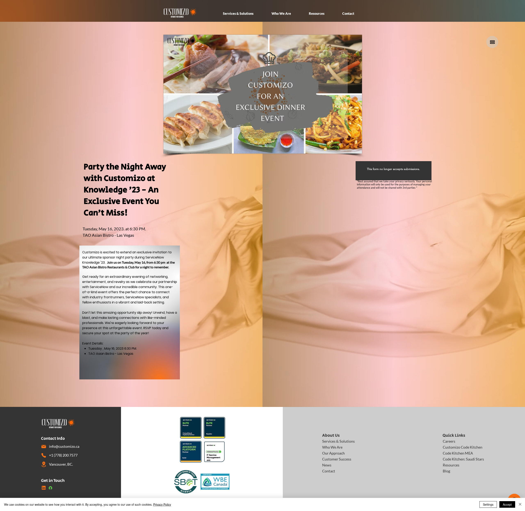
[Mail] (43, 446)
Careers (449, 441)
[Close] (520, 504)
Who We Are (332, 447)
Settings (488, 504)
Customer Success (336, 459)
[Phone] (43, 455)
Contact (328, 471)
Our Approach (333, 453)
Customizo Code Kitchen (457, 447)
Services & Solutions (336, 441)
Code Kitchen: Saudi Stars (457, 459)
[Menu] (492, 42)
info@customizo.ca (64, 446)
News (326, 465)
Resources (451, 465)
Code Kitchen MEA (457, 453)
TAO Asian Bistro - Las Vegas (108, 235)
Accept (507, 504)
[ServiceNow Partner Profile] (50, 487)
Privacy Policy (162, 504)
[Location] (43, 464)
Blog (446, 471)
